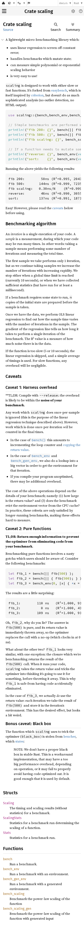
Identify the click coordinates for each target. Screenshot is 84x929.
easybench (59, 90)
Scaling (8, 803)
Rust (76, 3)
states (19, 741)
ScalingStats (12, 818)
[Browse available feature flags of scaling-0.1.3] (29, 3)
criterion (37, 95)
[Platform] (21, 3)
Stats (7, 833)
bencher (69, 736)
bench (7, 859)
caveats (57, 208)
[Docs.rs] (3, 3)
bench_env (11, 869)
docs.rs (63, 3)
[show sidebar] (4, 11)
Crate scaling (38, 11)
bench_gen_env (14, 879)
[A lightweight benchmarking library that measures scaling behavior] (11, 3)
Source (8, 30)
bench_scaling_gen (17, 909)
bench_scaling (13, 894)
